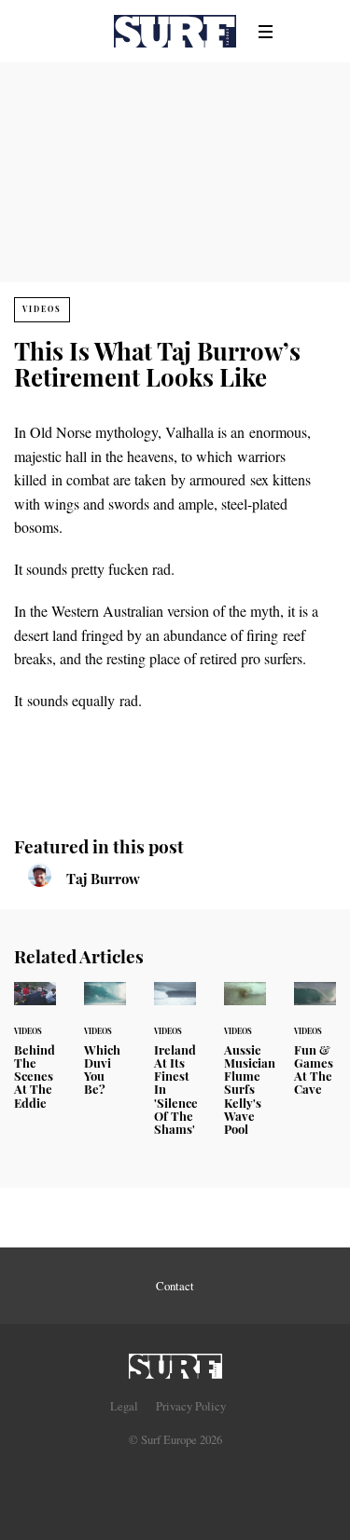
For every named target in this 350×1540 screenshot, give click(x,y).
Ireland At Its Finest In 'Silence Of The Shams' (175, 1070)
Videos (42, 309)
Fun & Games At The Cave (315, 1050)
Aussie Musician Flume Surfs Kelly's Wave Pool (245, 1070)
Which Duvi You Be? (105, 1050)
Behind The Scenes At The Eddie (35, 1057)
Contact (175, 1285)
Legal (124, 1405)
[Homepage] (175, 1360)
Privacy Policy (191, 1405)
